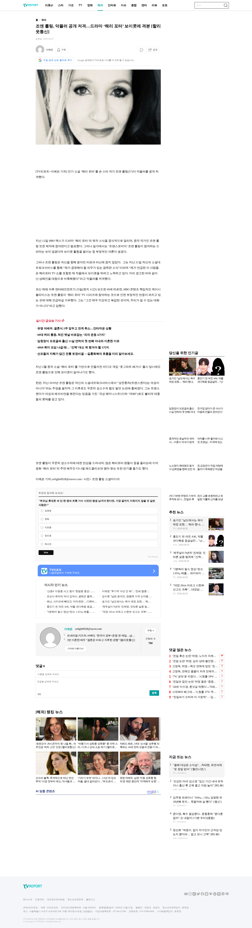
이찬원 (48, 527)
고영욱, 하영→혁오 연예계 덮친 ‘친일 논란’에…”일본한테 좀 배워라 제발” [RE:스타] (195, 666)
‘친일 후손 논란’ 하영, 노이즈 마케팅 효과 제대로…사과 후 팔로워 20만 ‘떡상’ (195, 655)
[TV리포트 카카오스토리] (219, 895)
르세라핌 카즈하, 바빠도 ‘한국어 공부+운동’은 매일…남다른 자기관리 (101, 636)
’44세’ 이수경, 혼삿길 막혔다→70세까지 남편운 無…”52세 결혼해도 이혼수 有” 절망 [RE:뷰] (195, 686)
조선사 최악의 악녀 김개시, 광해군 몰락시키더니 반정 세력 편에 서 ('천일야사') (69, 597)
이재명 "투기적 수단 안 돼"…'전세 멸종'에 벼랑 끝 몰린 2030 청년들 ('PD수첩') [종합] (125, 592)
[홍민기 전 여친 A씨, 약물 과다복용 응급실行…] (197, 541)
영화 (90, 5)
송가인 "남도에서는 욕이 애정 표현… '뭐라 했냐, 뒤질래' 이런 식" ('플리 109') (125, 602)
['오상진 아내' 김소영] (197, 785)
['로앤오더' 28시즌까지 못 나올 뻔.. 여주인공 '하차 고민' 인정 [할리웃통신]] (56, 733)
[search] (226, 5)
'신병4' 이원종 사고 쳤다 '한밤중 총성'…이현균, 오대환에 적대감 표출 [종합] (69, 592)
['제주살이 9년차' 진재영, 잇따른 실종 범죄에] (197, 557)
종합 (134, 5)
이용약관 (39, 899)
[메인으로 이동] (30, 6)
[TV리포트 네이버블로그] (227, 895)
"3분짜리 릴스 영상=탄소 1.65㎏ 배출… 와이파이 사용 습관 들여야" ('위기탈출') (69, 612)
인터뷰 (112, 5)
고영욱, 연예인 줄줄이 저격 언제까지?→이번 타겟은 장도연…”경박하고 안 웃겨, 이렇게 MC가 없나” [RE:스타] (195, 671)
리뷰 (154, 5)
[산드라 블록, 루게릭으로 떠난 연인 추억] (56, 768)
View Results (153, 557)
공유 (155, 49)
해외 (100, 5)
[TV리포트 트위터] (198, 895)
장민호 (48, 536)
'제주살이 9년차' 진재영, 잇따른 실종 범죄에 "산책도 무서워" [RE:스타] (125, 607)
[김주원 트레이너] (197, 802)
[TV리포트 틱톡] (194, 895)
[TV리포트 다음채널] (206, 895)
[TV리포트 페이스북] (202, 895)
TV (80, 5)
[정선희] (197, 834)
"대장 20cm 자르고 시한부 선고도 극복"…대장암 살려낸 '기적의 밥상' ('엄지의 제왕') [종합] (126, 612)
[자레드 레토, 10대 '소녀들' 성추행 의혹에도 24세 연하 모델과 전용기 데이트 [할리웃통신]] (140, 733)
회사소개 (27, 899)
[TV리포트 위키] (210, 895)
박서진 (48, 544)
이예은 (49, 49)
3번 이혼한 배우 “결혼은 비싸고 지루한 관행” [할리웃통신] (101, 640)
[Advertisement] (13, 67)
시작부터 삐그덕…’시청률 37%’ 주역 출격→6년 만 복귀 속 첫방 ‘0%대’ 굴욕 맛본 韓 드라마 (195, 691)
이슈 (123, 5)
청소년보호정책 (75, 899)
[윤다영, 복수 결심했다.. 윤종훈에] (197, 818)
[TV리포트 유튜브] (186, 895)
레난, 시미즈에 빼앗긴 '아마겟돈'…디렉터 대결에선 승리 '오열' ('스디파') (69, 602)
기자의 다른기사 (75, 648)
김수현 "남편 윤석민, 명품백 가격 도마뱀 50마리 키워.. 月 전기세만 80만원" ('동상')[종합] (126, 597)
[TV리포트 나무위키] (215, 895)
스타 (60, 5)
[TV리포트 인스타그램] (190, 895)
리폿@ (49, 5)
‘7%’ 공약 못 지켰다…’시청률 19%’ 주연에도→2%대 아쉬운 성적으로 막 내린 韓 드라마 (195, 676)
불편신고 (90, 899)
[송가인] (197, 524)
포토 (164, 5)
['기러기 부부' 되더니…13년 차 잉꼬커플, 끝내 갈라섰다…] (98, 768)
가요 (71, 5)
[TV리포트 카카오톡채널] (223, 895)
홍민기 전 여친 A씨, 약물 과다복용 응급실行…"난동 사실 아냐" (69, 607)
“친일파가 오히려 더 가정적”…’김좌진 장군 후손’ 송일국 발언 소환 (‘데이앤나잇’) (195, 697)
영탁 (47, 519)
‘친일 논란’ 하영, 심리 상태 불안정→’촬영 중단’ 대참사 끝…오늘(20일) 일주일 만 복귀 (195, 661)
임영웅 (48, 510)
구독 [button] (63, 49)
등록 (154, 692)
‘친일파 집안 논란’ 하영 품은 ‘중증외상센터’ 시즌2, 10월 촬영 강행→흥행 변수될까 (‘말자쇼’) (195, 681)
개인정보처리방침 (56, 899)
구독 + (150, 630)
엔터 (144, 5)
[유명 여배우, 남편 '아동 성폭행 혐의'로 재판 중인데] (140, 768)
